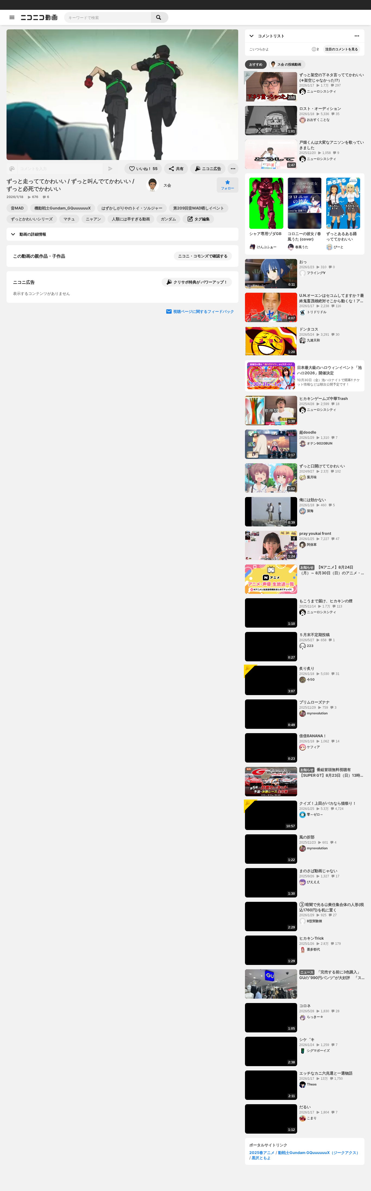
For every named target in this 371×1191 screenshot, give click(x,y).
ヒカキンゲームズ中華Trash (323, 398)
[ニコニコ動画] (39, 17)
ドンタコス (308, 329)
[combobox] (107, 17)
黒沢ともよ (261, 1157)
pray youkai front (315, 533)
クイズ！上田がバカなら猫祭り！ (327, 803)
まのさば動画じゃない (318, 870)
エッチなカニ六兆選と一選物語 (326, 1073)
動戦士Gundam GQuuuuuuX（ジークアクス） (319, 1152)
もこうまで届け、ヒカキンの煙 (326, 600)
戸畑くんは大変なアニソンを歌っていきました (331, 145)
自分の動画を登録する (44, 312)
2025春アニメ (262, 1152)
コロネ (305, 1005)
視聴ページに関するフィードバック (203, 414)
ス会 (167, 185)
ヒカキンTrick (311, 938)
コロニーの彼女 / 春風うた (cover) (304, 236)
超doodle (307, 432)
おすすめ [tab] (255, 64)
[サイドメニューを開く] (12, 17)
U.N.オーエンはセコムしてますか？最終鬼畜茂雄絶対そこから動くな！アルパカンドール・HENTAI (331, 298)
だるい (305, 1106)
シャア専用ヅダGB (265, 233)
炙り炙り (307, 668)
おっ (303, 261)
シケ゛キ (307, 1039)
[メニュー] (233, 168)
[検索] (159, 17)
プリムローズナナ (314, 702)
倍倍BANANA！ (313, 735)
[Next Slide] (227, 363)
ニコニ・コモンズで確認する (203, 256)
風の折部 (307, 837)
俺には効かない (312, 499)
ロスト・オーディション (320, 108)
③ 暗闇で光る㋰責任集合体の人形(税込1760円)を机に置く (331, 907)
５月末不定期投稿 (314, 634)
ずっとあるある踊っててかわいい (341, 236)
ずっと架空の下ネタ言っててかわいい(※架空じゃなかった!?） (331, 77)
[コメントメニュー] (356, 35)
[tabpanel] (304, 603)
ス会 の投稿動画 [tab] (289, 64)
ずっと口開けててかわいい (322, 466)
